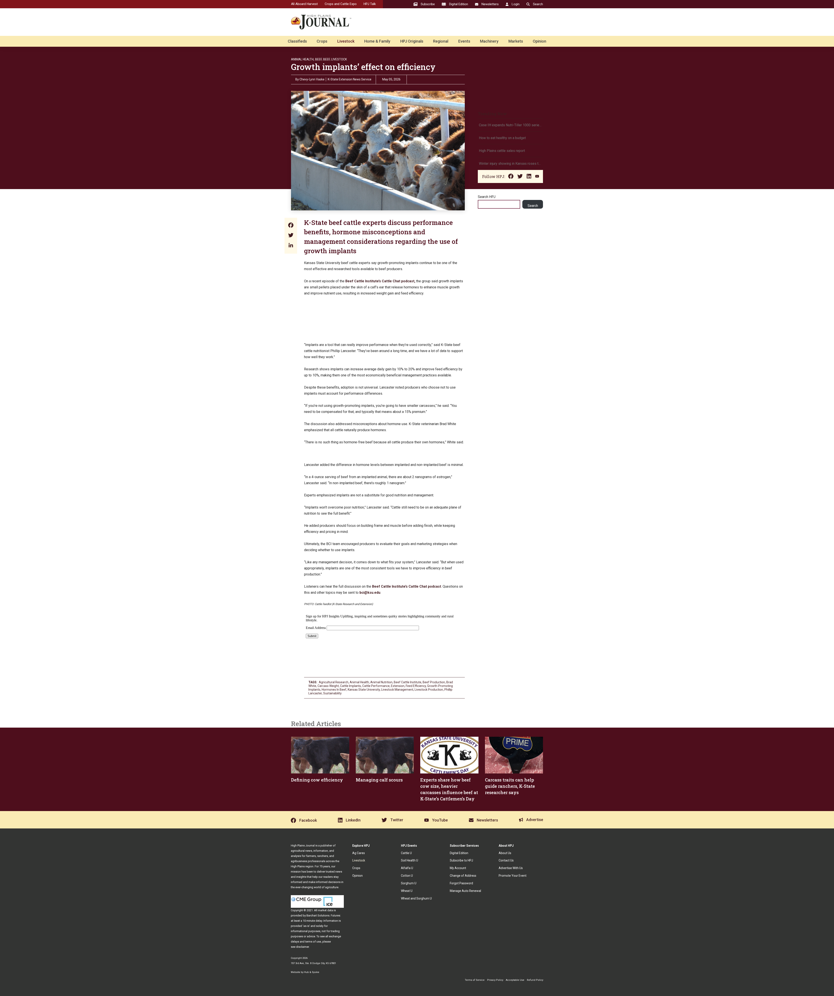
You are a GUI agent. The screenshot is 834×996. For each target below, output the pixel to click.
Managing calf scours (379, 780)
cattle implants (350, 686)
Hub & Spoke (311, 972)
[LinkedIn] (290, 246)
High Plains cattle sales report (502, 151)
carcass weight (328, 686)
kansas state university (364, 689)
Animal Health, (302, 59)
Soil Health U (409, 860)
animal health (359, 682)
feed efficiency (416, 686)
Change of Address (463, 875)
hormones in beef (334, 689)
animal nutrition (381, 682)
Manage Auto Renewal (465, 891)
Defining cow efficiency (317, 780)
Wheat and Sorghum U (416, 898)
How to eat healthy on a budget (502, 138)
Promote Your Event (512, 875)
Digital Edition (459, 853)
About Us (505, 853)
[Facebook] (290, 226)
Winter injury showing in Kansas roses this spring (510, 163)
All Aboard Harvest (304, 4)
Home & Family (377, 41)
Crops (322, 41)
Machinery (489, 41)
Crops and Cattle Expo (341, 4)
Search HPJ (486, 197)
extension (397, 686)
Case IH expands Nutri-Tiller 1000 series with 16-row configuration (510, 125)
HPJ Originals (411, 41)
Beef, (318, 59)
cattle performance (376, 686)
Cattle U (406, 853)
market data (325, 910)
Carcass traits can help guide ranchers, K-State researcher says (510, 786)
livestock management (397, 689)
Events (464, 41)
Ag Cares (358, 853)
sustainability (332, 693)
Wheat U (406, 891)
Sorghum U (408, 883)
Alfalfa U (407, 868)
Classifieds (297, 41)
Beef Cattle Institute (407, 682)
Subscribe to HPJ (461, 860)
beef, (326, 59)
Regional (440, 41)
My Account (458, 868)
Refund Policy (535, 980)
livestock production (429, 689)
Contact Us (506, 860)
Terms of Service (475, 980)
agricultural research (333, 682)
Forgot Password (461, 883)
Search (533, 206)
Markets (515, 41)
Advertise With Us (511, 868)
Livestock (345, 41)
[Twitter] (290, 236)
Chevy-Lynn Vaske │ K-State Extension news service (335, 79)
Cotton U (407, 875)
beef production (434, 682)
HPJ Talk (370, 4)
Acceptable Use (515, 980)
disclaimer (302, 946)
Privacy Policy (495, 980)
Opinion (539, 41)
